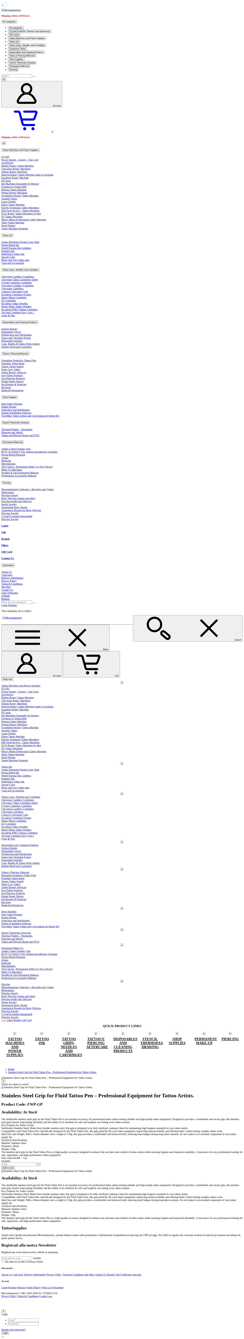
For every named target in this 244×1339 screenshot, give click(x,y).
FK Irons (6, 180)
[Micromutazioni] (11, 10)
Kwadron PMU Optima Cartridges (19, 309)
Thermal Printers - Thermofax (17, 429)
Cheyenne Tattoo (17, 49)
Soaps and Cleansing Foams (16, 337)
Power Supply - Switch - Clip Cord (19, 159)
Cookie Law (45, 1296)
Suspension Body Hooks (14, 507)
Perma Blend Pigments (13, 454)
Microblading (8, 463)
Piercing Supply (9, 495)
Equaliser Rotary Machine (15, 177)
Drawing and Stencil (12, 432)
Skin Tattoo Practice (11, 403)
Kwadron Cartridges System (16, 294)
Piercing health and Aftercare (16, 501)
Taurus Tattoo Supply (12, 366)
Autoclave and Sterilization (15, 409)
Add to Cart (8, 1168)
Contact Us (7, 558)
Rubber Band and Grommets (16, 346)
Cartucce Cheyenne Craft (14, 291)
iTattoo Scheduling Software (16, 412)
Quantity (5, 1161)
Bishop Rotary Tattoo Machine (17, 165)
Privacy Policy (9, 580)
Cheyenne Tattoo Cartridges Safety (19, 279)
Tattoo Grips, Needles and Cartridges (27, 45)
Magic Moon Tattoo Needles (16, 306)
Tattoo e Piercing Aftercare (22, 55)
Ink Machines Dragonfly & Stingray (20, 183)
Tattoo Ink (14, 42)
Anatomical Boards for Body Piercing (21, 510)
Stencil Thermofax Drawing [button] (16, 422)
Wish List (47, 1287)
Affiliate (5, 595)
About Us (6, 572)
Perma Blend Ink (10, 245)
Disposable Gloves (11, 332)
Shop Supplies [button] (10, 397)
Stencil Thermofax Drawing (22, 62)
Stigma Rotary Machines (14, 171)
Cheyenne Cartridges (12, 288)
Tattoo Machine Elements (14, 228)
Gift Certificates (9, 592)
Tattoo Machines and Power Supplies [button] (20, 150)
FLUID (5, 156)
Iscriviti (37, 1258)
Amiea (4, 457)
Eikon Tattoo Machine (13, 204)
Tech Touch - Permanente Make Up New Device (27, 466)
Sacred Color (8, 257)
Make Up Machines (11, 469)
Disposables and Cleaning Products (26, 52)
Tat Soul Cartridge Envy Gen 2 (17, 312)
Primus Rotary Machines (14, 192)
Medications (7, 492)
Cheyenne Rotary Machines (16, 168)
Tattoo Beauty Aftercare (13, 372)
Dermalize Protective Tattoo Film (18, 360)
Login (4, 605)
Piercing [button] (6, 482)
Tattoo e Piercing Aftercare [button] (15, 353)
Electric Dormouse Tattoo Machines (20, 207)
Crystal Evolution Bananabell (16, 516)
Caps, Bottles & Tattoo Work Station (20, 343)
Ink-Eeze (6, 387)
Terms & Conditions (12, 583)
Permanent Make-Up (19, 66)
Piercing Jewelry (10, 513)
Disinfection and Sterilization (16, 335)
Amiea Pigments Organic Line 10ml (20, 242)
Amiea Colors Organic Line (16, 448)
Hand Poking (8, 225)
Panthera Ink (8, 251)
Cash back (6, 575)
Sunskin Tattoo (9, 198)
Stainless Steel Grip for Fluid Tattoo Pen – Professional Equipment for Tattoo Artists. (52, 1072)
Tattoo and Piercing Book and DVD (20, 435)
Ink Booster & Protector (13, 384)
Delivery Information (12, 577)
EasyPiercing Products (13, 378)
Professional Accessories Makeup (18, 475)
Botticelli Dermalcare (12, 390)
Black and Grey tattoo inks (15, 260)
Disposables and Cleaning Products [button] (20, 322)
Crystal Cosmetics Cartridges (16, 282)
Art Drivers (7, 162)
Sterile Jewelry (9, 504)
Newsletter (58, 1287)
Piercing (13, 69)
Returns (5, 598)
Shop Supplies (16, 59)
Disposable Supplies (12, 340)
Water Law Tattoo (10, 369)
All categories (15, 28)
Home (11, 1069)
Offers (4, 545)
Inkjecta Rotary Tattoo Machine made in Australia (27, 174)
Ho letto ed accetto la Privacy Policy (24, 1261)
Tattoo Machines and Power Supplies (27, 38)
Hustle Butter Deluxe (12, 381)
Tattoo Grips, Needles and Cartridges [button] (20, 270)
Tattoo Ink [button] (7, 235)
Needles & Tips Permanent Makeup (20, 472)
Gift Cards (14, 35)
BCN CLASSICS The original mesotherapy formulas (29, 451)
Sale (3, 532)
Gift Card (6, 551)
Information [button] (8, 565)
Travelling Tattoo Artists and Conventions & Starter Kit (30, 415)
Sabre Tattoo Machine (12, 222)
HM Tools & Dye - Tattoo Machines (20, 210)
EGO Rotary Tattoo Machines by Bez (21, 213)
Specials (136, 1274)
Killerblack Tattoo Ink (12, 254)
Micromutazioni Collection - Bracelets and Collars (27, 489)
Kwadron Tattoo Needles (14, 303)
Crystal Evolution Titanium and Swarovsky (29, 31)
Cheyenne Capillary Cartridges (17, 285)
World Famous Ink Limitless (16, 248)
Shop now (7, 679)
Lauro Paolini (8, 201)
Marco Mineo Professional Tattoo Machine (23, 219)
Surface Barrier (9, 329)
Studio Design (8, 406)
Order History (33, 1287)
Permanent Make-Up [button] (12, 442)
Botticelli (6, 460)
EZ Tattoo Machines (12, 216)
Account (57, 105)
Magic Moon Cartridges (13, 297)
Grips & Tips (8, 315)
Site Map (6, 586)
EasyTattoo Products (12, 375)
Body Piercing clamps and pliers (18, 498)
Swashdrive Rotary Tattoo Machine (20, 195)
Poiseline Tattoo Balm (12, 363)
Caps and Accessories (12, 263)
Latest (4, 525)
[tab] (122, 150)
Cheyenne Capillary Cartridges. (17, 276)
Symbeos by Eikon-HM (13, 186)
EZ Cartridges (8, 300)
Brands (5, 538)
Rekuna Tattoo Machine (14, 189)
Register (12, 605)
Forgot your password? (13, 1329)
